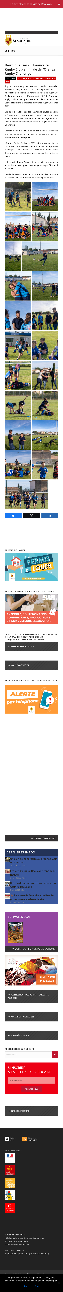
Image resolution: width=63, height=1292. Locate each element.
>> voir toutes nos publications (33, 948)
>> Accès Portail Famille (21, 1016)
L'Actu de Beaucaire (34, 78)
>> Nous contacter (18, 665)
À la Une (21, 78)
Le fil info (10, 50)
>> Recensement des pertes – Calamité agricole (28, 996)
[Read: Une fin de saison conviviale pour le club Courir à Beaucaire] (7, 883)
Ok (25, 1286)
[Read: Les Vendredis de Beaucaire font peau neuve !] (7, 871)
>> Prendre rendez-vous (21, 646)
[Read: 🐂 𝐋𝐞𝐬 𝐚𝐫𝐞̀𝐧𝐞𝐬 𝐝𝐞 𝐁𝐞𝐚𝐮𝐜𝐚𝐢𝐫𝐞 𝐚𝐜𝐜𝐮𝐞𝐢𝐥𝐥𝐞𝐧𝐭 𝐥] (7, 896)
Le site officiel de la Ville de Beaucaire (31, 4)
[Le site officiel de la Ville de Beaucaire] (26, 40)
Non (37, 1286)
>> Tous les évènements (43, 838)
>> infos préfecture (18, 1111)
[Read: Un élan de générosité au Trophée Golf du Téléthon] (7, 859)
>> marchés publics (18, 1035)
